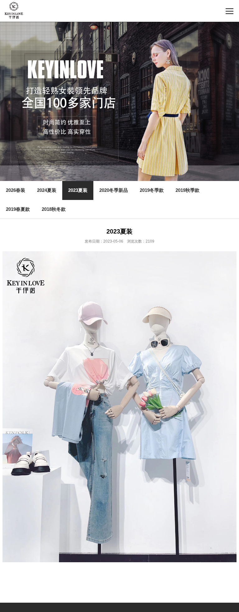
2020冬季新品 (113, 190)
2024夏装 (46, 190)
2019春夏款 (18, 209)
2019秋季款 (187, 190)
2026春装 (15, 190)
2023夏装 (77, 190)
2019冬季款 (152, 190)
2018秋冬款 (54, 209)
